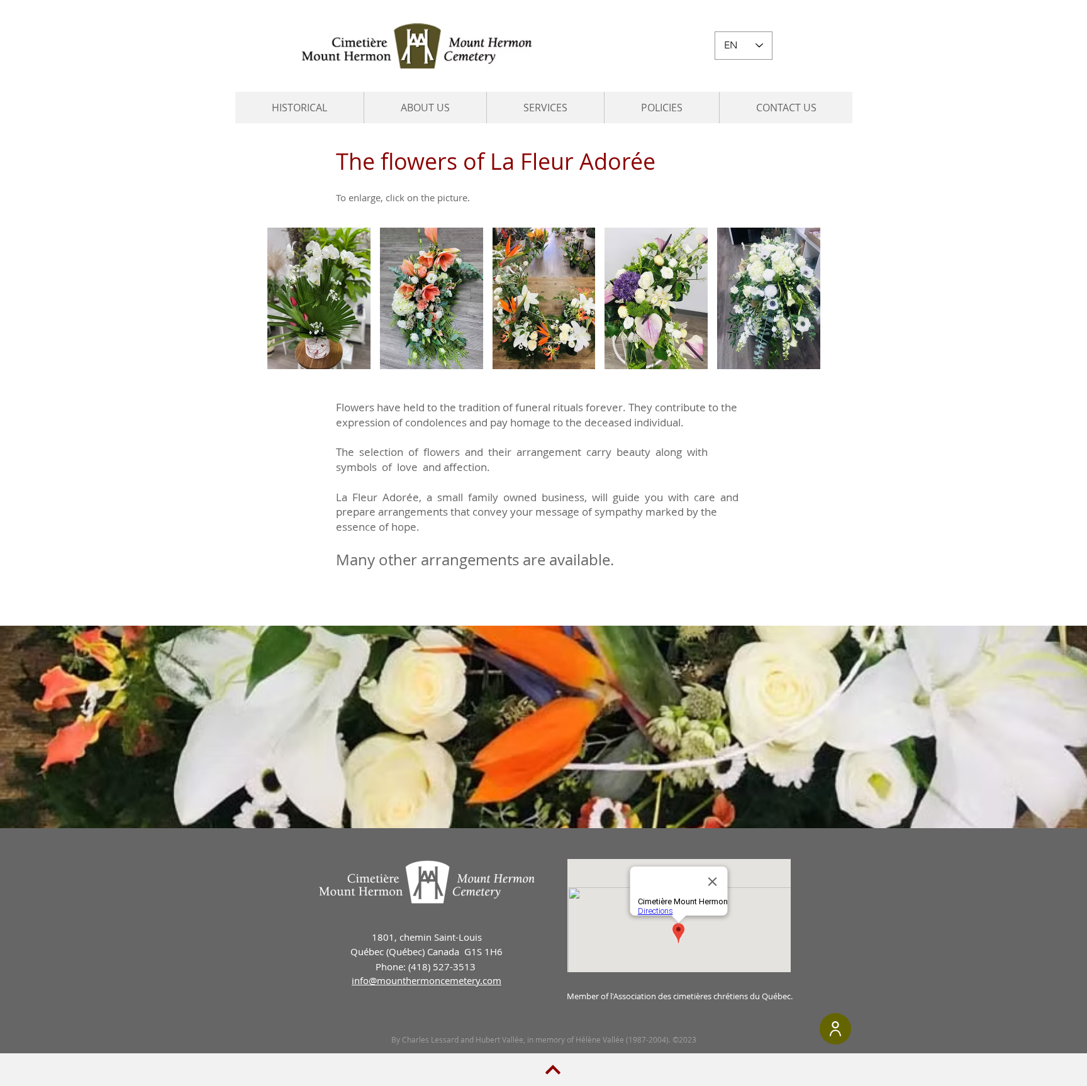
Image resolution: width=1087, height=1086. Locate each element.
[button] (425, 107)
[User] (835, 1028)
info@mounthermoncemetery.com (426, 980)
